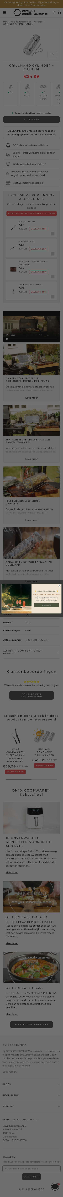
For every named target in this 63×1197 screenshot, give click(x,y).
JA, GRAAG (46, 605)
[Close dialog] (59, 585)
